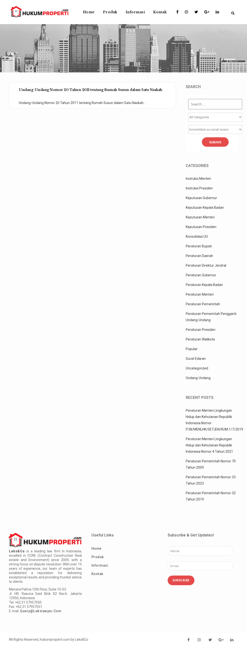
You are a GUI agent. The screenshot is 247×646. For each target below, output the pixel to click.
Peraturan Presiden (200, 330)
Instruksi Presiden (199, 188)
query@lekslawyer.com (40, 611)
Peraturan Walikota (200, 339)
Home (96, 548)
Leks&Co (81, 639)
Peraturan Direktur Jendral (206, 265)
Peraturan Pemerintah (203, 304)
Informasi (99, 565)
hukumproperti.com (55, 639)
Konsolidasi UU (197, 236)
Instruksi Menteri (198, 179)
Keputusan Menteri (200, 217)
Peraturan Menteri (200, 294)
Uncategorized (197, 368)
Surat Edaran (196, 359)
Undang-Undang (198, 378)
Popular (192, 349)
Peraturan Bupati (199, 246)
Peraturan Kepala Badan (204, 285)
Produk (97, 557)
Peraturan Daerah (199, 256)
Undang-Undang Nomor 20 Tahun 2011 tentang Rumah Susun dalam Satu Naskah (90, 90)
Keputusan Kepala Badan (205, 207)
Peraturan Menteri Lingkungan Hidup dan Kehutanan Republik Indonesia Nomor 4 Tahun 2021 (209, 445)
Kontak (97, 574)
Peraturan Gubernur (201, 275)
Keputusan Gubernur (201, 198)
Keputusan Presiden (201, 227)
